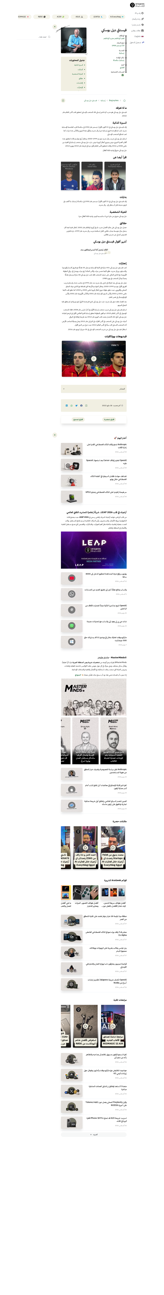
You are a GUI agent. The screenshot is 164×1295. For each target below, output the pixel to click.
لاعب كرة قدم (119, 38)
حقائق (81, 78)
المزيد (95, 1134)
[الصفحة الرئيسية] (137, 5)
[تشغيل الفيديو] (94, 358)
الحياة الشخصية (77, 74)
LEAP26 (96, 16)
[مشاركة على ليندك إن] (66, 405)
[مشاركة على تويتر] (76, 405)
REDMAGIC (21, 16)
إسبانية (121, 53)
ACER (59, 16)
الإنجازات (80, 87)
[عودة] (55, 26)
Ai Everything (115, 16)
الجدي (122, 67)
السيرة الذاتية (78, 65)
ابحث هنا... (42, 37)
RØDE (40, 16)
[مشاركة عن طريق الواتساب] (71, 405)
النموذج (78, 675)
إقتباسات (80, 83)
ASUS (78, 16)
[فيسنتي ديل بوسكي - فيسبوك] (122, 75)
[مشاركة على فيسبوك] (81, 405)
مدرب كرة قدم (109, 38)
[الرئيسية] (124, 100)
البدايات (80, 69)
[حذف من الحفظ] (63, 100)
